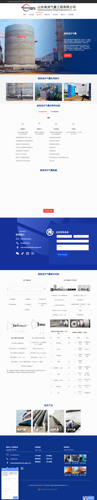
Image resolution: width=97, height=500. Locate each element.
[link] (17, 253)
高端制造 (38, 462)
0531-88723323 (37, 1)
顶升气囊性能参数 (55, 111)
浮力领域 (49, 462)
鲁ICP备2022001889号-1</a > (60, 485)
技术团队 (49, 455)
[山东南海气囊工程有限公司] (48, 7)
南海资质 (38, 458)
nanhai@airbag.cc (58, 1)
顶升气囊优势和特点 (43, 111)
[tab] (42, 111)
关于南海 (38, 455)
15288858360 (47, 1)
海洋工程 (49, 458)
